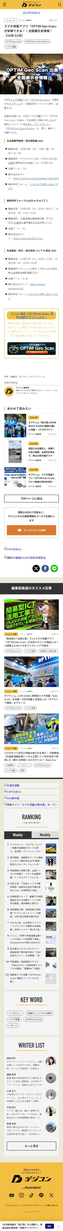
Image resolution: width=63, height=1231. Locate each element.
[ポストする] (36, 568)
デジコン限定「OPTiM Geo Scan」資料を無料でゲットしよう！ (32, 315)
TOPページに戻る (32, 498)
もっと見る (31, 1146)
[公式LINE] (41, 1195)
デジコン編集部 (22, 387)
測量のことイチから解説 (40, 1013)
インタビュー (15, 1013)
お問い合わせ (52, 1205)
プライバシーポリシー (33, 1205)
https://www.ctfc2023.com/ (28, 238)
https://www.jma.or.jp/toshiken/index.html (36, 178)
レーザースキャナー (40, 124)
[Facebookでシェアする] (45, 568)
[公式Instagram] (21, 1195)
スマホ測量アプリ (19, 99)
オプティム (14, 103)
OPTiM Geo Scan (13, 41)
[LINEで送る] (54, 568)
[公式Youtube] (11, 1195)
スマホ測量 (11, 46)
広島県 (17, 222)
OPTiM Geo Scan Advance (37, 41)
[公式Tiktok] (31, 1195)
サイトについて (12, 1205)
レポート (13, 1025)
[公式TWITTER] (51, 1195)
